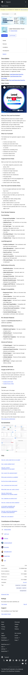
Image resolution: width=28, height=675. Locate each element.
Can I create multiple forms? (8, 464)
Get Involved (18, 633)
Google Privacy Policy (8, 383)
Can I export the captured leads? (9, 473)
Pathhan (6, 538)
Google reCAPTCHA (8, 381)
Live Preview (12, 35)
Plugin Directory (4, 5)
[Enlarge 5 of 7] (25, 426)
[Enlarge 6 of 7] (25, 434)
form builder (23, 585)
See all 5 (25, 582)
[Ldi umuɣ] (26, 2)
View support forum (6, 614)
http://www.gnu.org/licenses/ (8, 419)
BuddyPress (4, 651)
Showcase (17, 622)
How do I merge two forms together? (10, 502)
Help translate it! (24, 9)
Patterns (17, 629)
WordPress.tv (5, 640)
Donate (17, 637)
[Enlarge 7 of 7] (25, 441)
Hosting (3, 626)
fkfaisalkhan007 (8, 551)
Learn (2, 633)
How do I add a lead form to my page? (10, 460)
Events (16, 635)
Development (6, 50)
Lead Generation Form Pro (16, 74)
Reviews (5, 44)
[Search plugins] (15, 14)
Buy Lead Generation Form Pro (17, 80)
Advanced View (5, 594)
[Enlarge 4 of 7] (11, 446)
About (2, 622)
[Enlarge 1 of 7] (11, 426)
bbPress (4, 649)
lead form (24, 587)
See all (25, 604)
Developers (4, 637)
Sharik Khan (7, 556)
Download (4, 35)
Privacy (3, 629)
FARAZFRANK (13, 30)
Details (4, 40)
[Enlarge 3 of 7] (11, 440)
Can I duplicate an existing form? (9, 498)
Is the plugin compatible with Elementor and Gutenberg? (8, 507)
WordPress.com (5, 644)
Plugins (16, 626)
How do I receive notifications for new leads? (8, 468)
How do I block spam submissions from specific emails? (9, 494)
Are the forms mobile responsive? (9, 481)
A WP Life (6, 534)
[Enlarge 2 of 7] (11, 433)
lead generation (23, 590)
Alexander (6, 547)
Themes (16, 624)
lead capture (19, 587)
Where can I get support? (7, 516)
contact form (17, 585)
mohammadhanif (8, 542)
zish (5, 560)
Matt (3, 646)
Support (4, 54)
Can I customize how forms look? (9, 485)
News (2, 624)
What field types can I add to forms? (10, 489)
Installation (5, 47)
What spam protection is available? (9, 477)
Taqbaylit (6, 657)
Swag (17, 640)
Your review (4, 604)
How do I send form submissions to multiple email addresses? (9, 512)
